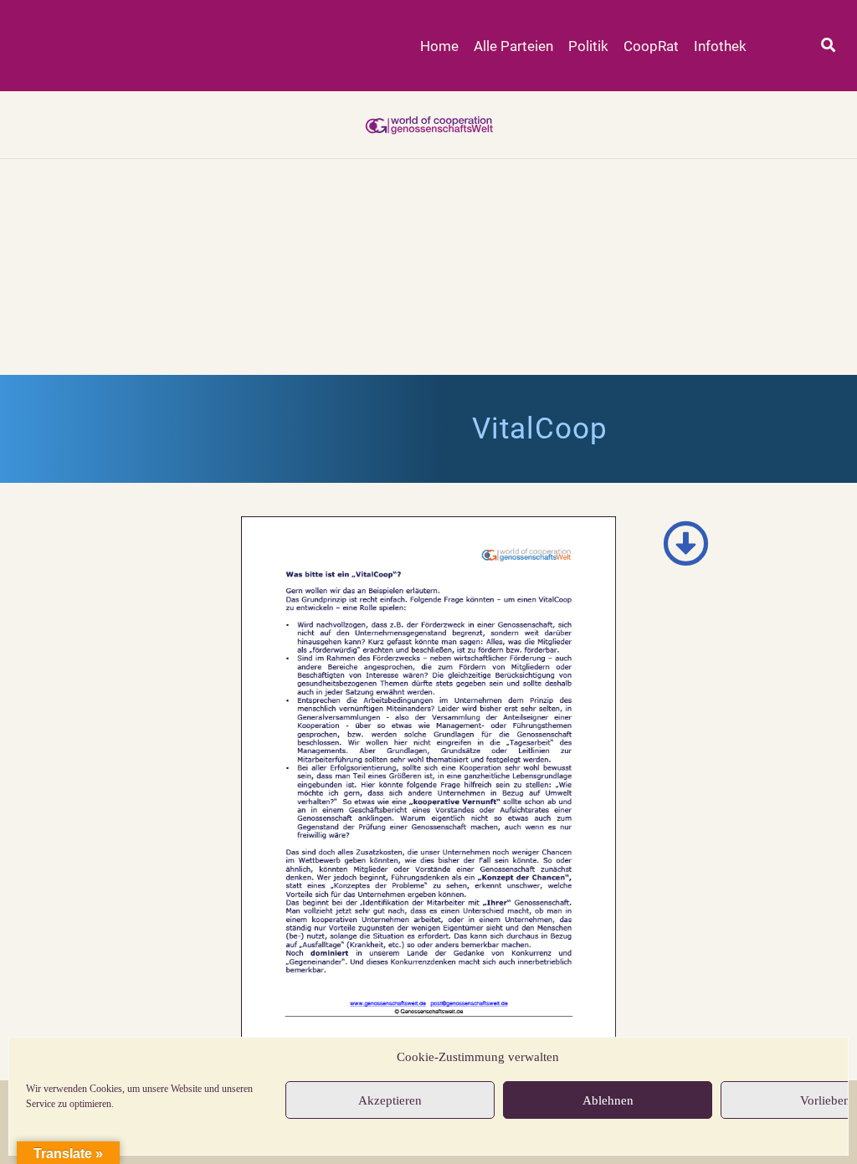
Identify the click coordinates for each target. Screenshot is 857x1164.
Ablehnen (608, 1100)
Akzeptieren (390, 1100)
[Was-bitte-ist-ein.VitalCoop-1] (428, 781)
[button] (828, 45)
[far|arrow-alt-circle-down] (685, 543)
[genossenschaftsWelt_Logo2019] (428, 124)
